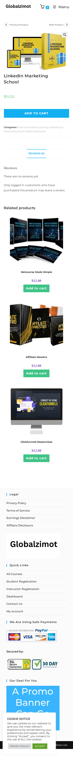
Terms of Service (18, 510)
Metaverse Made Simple (36, 272)
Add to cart (36, 288)
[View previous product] (6, 24)
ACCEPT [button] (40, 746)
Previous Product (19, 24)
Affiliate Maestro (36, 357)
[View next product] (66, 24)
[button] (65, 35)
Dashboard (14, 596)
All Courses (14, 574)
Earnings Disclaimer (20, 518)
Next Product (56, 24)
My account (14, 611)
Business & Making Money (33, 127)
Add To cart (36, 113)
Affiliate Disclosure (19, 525)
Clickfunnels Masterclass (36, 442)
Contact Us (14, 604)
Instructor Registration (22, 589)
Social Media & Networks (31, 131)
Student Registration (21, 581)
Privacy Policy (16, 503)
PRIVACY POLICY (19, 746)
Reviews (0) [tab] (36, 153)
